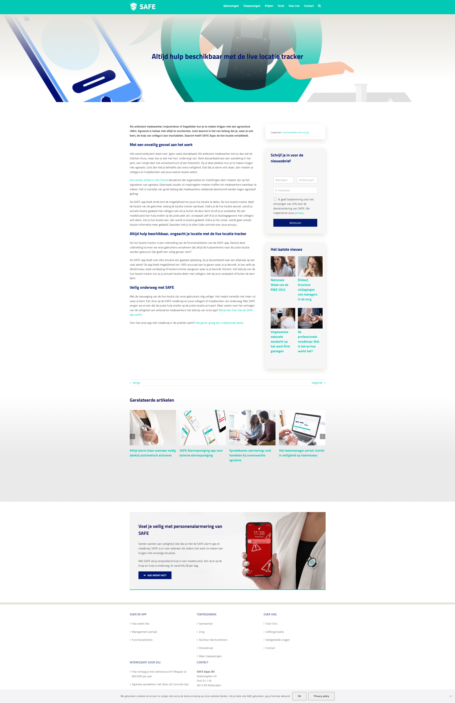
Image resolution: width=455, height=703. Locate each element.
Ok (299, 696)
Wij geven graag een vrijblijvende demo (219, 323)
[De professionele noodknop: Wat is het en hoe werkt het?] (310, 318)
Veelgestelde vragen (278, 640)
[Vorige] (132, 436)
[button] (319, 5)
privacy (299, 213)
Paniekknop (206, 648)
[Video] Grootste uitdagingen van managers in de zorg (307, 290)
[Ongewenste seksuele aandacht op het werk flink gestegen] (283, 318)
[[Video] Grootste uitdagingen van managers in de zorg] (310, 266)
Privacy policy (321, 696)
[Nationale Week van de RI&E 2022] (283, 266)
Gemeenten (206, 623)
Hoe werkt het (140, 623)
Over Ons (271, 623)
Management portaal (144, 632)
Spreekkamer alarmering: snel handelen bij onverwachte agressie (250, 455)
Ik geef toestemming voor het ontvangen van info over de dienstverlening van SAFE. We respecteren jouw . (293, 206)
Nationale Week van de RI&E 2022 (279, 285)
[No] (450, 696)
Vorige (136, 382)
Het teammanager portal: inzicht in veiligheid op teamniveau (301, 453)
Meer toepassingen (210, 656)
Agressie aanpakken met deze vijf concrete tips (160, 684)
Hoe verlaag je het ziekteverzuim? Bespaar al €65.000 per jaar (159, 673)
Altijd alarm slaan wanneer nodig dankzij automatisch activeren (153, 453)
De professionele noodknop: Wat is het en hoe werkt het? (308, 341)
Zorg (201, 632)
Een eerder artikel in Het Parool (149, 180)
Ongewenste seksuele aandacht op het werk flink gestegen (280, 341)
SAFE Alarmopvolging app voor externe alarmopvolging (201, 453)
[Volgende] (322, 436)
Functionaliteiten (289, 132)
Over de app (303, 132)
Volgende (317, 382)
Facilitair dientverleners (213, 640)
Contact (270, 648)
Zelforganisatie (275, 632)
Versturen (295, 223)
